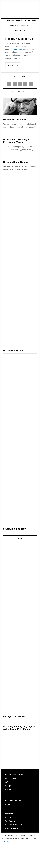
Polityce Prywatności (12, 842)
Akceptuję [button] (33, 842)
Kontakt (8, 818)
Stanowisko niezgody (14, 529)
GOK (7, 782)
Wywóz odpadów (12, 805)
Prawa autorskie (11, 828)
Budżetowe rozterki (13, 350)
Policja (8, 786)
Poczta (8, 789)
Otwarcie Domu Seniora (15, 162)
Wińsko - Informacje (20, 9)
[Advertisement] (20, 752)
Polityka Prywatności (13, 825)
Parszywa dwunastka (14, 716)
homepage (18, 49)
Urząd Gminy (10, 779)
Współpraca (10, 821)
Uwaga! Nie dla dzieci (14, 119)
